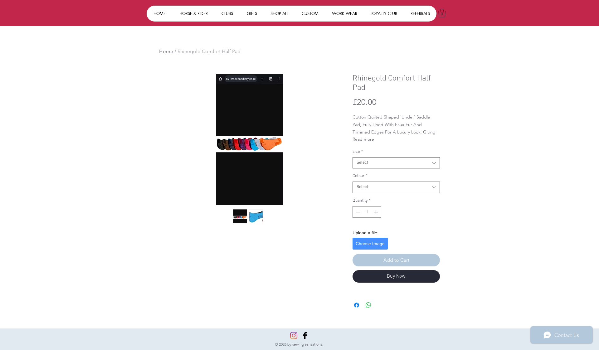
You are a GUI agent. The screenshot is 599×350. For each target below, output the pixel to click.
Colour (360, 176)
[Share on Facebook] (356, 305)
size (358, 151)
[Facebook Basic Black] (305, 335)
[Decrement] (357, 212)
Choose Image (370, 243)
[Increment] (376, 212)
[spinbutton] (367, 212)
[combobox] (396, 162)
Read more (363, 139)
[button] (442, 13)
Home (166, 51)
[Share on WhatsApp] (368, 305)
